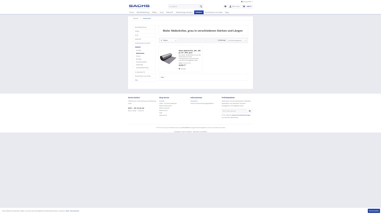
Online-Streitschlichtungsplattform (202, 103)
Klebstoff (138, 39)
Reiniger (139, 59)
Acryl (136, 35)
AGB (160, 113)
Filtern (165, 40)
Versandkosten (186, 127)
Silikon (137, 31)
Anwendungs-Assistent (142, 43)
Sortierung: (222, 40)
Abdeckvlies (140, 53)
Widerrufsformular (165, 106)
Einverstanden (374, 211)
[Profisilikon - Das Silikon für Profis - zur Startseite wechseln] (139, 6)
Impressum (163, 115)
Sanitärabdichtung (142, 68)
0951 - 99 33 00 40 (136, 108)
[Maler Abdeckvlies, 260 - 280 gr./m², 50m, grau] (168, 58)
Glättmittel (139, 65)
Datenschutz (163, 110)
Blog (136, 80)
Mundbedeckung (140, 27)
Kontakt (161, 101)
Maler (162, 77)
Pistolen (138, 50)
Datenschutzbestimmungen (241, 115)
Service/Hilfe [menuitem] (247, 2)
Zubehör (138, 47)
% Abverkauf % (140, 72)
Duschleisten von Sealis (143, 76)
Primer (138, 56)
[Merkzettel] (225, 6)
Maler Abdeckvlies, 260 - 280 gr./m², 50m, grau (190, 52)
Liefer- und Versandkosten (168, 103)
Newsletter (194, 101)
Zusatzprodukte (141, 62)
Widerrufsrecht (164, 108)
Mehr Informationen (72, 211)
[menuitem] (185, 6)
